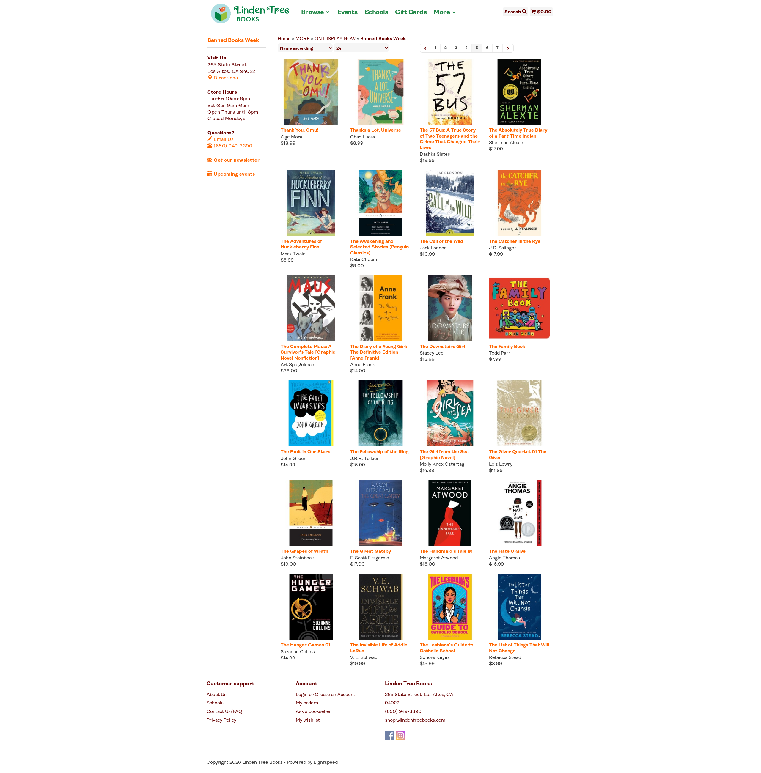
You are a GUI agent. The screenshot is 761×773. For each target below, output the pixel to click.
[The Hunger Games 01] (311, 607)
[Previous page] (425, 48)
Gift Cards (411, 12)
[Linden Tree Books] (250, 16)
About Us (217, 694)
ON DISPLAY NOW (335, 39)
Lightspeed (326, 762)
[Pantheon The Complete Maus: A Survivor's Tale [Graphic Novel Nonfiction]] (311, 308)
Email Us (223, 139)
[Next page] (508, 48)
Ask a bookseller (313, 711)
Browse (315, 12)
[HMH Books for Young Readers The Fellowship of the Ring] (380, 413)
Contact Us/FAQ (224, 711)
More (445, 12)
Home (284, 39)
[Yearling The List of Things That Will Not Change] (519, 607)
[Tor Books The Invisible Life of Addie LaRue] (380, 607)
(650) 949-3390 (232, 146)
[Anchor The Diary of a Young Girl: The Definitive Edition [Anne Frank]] (380, 308)
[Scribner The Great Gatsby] (380, 513)
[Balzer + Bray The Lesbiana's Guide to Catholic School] (450, 607)
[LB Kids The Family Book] (519, 308)
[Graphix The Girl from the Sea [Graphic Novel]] (450, 413)
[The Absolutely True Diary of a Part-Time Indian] (519, 92)
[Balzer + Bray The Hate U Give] (519, 513)
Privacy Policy (221, 720)
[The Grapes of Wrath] (311, 513)
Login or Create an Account (325, 694)
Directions (225, 78)
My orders (307, 703)
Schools (376, 12)
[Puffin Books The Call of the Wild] (450, 203)
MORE (302, 39)
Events (347, 12)
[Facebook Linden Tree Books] (389, 735)
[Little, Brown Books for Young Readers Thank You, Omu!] (311, 92)
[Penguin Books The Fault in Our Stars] (311, 413)
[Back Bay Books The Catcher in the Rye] (519, 203)
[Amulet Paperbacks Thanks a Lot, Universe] (380, 92)
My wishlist (308, 720)
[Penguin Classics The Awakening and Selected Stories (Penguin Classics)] (380, 203)
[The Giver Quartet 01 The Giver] (519, 413)
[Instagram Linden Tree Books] (400, 735)
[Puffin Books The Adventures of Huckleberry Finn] (311, 203)
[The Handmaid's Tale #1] (450, 513)
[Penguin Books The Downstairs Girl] (450, 308)
